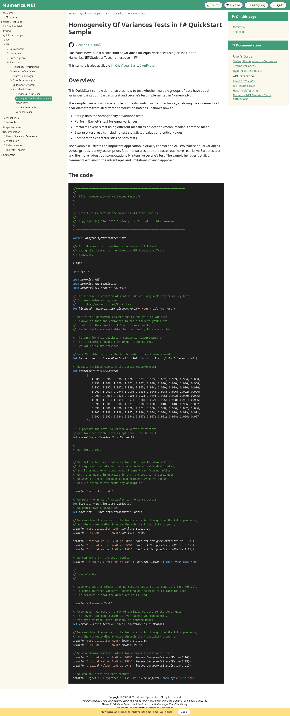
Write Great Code (12, 22)
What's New (12, 141)
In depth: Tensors (15, 149)
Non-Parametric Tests (28, 107)
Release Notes (14, 145)
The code (239, 32)
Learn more (166, 711)
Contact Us (9, 155)
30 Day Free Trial (12, 26)
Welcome (8, 12)
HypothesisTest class (246, 90)
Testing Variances (244, 66)
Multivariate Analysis (24, 85)
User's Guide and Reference (21, 136)
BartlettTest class (244, 86)
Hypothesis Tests (22, 89)
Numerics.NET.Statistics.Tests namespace (252, 97)
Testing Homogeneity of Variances (255, 61)
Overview (239, 27)
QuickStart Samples (14, 35)
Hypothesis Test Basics (247, 71)
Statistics (14, 62)
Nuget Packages (12, 127)
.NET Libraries (11, 17)
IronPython (12, 122)
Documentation (11, 131)
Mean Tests (22, 103)
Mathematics (16, 53)
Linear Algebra (17, 58)
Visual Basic (12, 118)
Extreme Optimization (147, 697)
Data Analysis (16, 49)
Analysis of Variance (24, 71)
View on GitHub (87, 45)
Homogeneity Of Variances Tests (33, 98)
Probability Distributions (26, 67)
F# (7, 44)
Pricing (7, 31)
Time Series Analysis (24, 80)
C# (7, 40)
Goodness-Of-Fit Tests (28, 93)
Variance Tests (24, 112)
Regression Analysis (24, 75)
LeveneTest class (244, 81)
